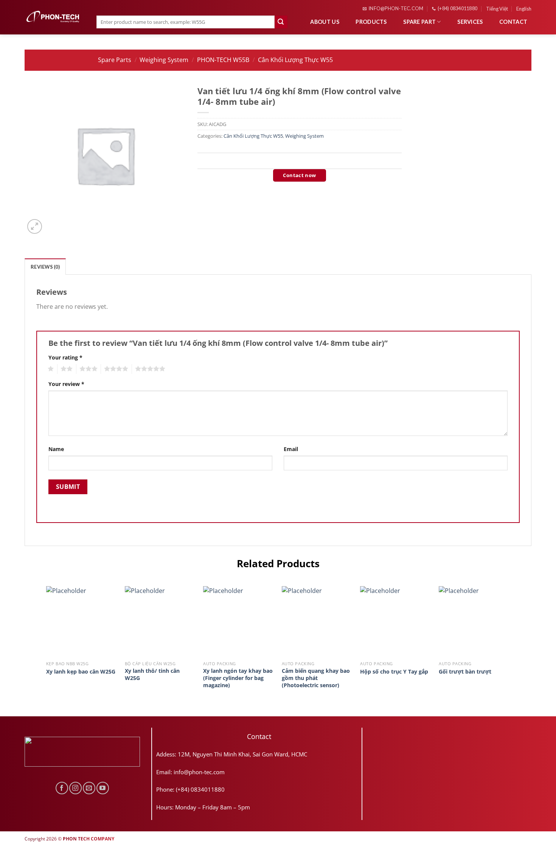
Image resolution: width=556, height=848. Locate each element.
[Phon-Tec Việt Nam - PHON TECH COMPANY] (53, 17)
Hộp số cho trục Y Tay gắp (394, 671)
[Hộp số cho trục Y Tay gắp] (395, 621)
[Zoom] (34, 226)
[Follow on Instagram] (75, 788)
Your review (66, 383)
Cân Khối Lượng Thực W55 (295, 60)
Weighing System (164, 60)
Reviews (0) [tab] (45, 267)
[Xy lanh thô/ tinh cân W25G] (160, 621)
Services (470, 22)
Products (371, 22)
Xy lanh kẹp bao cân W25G (80, 671)
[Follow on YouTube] (102, 788)
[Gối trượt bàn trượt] (474, 621)
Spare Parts (114, 60)
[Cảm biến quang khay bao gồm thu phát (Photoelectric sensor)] (317, 621)
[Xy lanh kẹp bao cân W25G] (81, 621)
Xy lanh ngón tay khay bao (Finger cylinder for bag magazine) (238, 678)
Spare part (419, 22)
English (523, 9)
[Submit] (281, 22)
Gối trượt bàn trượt (465, 671)
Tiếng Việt (497, 9)
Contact (513, 22)
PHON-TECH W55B (223, 60)
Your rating (65, 357)
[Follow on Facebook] (62, 788)
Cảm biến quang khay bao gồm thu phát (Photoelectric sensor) (316, 678)
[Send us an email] (89, 788)
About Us (324, 22)
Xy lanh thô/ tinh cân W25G (152, 675)
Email (291, 449)
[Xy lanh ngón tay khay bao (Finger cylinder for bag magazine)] (238, 621)
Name (56, 449)
